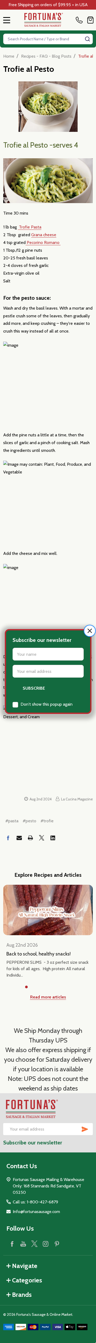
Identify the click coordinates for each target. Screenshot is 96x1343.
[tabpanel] (48, 931)
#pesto (29, 820)
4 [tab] (52, 987)
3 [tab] (43, 987)
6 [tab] (69, 987)
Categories (27, 1280)
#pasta (11, 820)
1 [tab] (26, 987)
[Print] (30, 838)
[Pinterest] (56, 1244)
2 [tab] (35, 987)
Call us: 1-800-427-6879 (35, 1201)
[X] (41, 838)
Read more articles (48, 997)
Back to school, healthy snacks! (38, 954)
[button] (90, 631)
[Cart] (90, 20)
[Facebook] (8, 838)
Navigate (24, 1266)
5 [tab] (60, 987)
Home (8, 56)
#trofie (47, 820)
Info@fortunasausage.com (36, 1211)
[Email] (19, 838)
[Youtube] (23, 1244)
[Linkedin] (53, 838)
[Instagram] (45, 1244)
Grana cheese (43, 234)
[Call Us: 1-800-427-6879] (80, 20)
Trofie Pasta (29, 227)
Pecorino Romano (43, 242)
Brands (22, 1294)
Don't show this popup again (47, 704)
